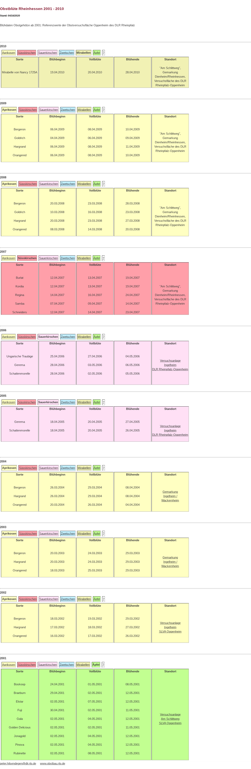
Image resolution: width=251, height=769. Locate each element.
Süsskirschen (26, 52)
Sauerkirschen (47, 52)
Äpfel (97, 52)
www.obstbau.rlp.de (52, 763)
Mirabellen (84, 109)
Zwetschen (67, 52)
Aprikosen (8, 52)
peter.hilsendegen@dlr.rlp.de (18, 763)
